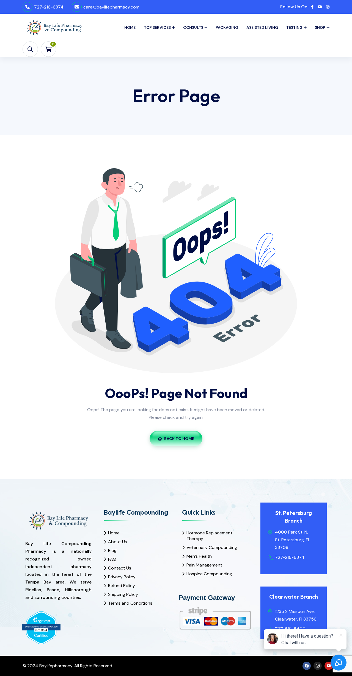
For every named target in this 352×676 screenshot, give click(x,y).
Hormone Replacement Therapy (209, 536)
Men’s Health (199, 556)
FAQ (112, 559)
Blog (112, 550)
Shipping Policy (123, 594)
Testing (294, 27)
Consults (193, 27)
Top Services (157, 27)
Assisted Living (262, 27)
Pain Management (204, 565)
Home (130, 27)
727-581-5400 (290, 629)
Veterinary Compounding (211, 547)
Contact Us (119, 568)
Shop (320, 27)
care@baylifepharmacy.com (111, 7)
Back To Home (179, 438)
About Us (117, 542)
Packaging (227, 27)
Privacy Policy (122, 577)
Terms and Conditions (130, 603)
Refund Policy (121, 585)
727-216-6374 (49, 7)
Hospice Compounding (209, 574)
